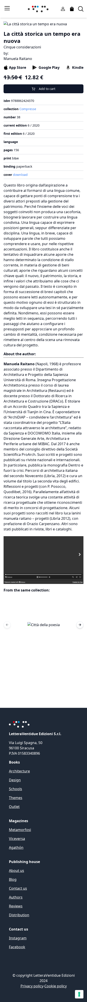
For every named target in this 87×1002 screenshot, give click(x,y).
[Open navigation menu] (7, 8)
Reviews (16, 906)
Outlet (14, 806)
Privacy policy (32, 986)
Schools (15, 788)
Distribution (19, 915)
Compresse (27, 109)
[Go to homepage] (39, 9)
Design (15, 780)
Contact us (18, 888)
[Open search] (80, 9)
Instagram (18, 938)
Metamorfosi (20, 829)
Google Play (49, 67)
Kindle (77, 67)
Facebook (17, 946)
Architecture (19, 771)
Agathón (16, 847)
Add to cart (47, 89)
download (20, 175)
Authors (16, 897)
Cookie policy (55, 986)
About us (16, 870)
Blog (13, 879)
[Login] (63, 9)
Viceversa (17, 838)
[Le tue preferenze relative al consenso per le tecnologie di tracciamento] (79, 994)
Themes (15, 797)
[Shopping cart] (72, 9)
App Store (17, 67)
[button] (43, 624)
